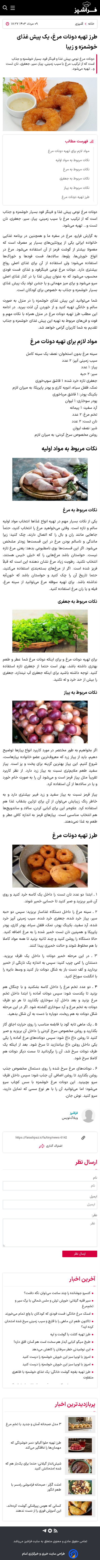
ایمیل (93, 1196)
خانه (91, 23)
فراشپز (74, 1113)
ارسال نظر (80, 1254)
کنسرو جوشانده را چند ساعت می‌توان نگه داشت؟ (57, 1293)
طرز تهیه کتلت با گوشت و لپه (70, 1334)
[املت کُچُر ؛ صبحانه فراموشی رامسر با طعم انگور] (80, 1487)
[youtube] (49, 1530)
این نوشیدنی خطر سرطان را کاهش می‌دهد (61, 1349)
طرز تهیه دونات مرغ (76, 197)
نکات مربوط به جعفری (75, 178)
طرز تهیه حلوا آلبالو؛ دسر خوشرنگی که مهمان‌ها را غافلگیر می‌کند (36, 1445)
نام (95, 1177)
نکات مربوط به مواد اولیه (73, 160)
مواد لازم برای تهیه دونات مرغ (69, 151)
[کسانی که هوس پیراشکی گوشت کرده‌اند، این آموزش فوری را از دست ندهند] (80, 1508)
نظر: (94, 1215)
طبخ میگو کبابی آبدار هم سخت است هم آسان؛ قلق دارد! (52, 1342)
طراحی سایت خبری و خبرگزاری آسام (43, 1554)
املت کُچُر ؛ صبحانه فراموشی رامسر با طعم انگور (36, 1487)
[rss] (55, 1530)
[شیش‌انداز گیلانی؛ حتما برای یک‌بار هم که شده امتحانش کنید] (80, 1466)
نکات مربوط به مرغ (76, 169)
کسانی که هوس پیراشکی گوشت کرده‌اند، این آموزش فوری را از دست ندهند (34, 1508)
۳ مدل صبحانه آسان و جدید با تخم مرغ (33, 1424)
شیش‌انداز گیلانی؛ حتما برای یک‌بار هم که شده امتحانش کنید (33, 1466)
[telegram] (44, 1530)
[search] (5, 7)
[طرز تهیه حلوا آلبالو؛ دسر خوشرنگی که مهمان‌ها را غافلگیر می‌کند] (80, 1445)
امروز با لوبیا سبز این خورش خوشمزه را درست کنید (56, 1357)
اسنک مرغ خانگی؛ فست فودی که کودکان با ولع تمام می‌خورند (47, 1313)
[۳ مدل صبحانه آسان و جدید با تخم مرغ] (80, 1424)
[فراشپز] (85, 7)
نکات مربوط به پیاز (77, 188)
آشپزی (79, 23)
